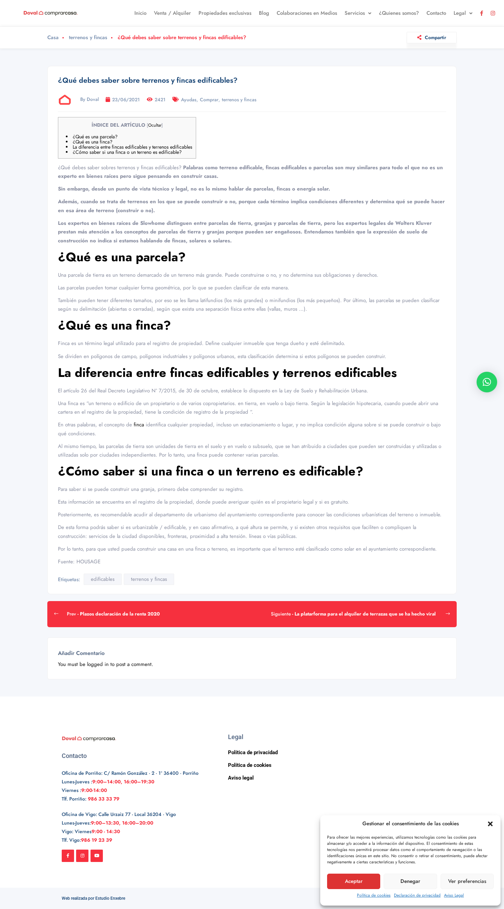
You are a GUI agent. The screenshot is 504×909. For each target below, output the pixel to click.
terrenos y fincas (88, 37)
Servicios (355, 13)
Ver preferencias (467, 881)
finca (140, 424)
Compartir (435, 37)
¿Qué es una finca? (92, 141)
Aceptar (354, 881)
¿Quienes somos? (399, 13)
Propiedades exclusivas (225, 13)
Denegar (410, 881)
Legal (460, 13)
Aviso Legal (454, 895)
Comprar (209, 99)
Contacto (436, 13)
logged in (98, 664)
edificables (103, 579)
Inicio (140, 13)
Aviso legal (241, 778)
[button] (490, 823)
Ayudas (188, 99)
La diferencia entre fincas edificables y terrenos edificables (132, 146)
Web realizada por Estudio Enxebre (93, 898)
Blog (264, 13)
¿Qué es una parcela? (95, 136)
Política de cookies (374, 895)
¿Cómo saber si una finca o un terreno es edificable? (127, 152)
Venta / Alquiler (172, 13)
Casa (53, 37)
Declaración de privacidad (417, 895)
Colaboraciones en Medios (307, 13)
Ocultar (154, 125)
